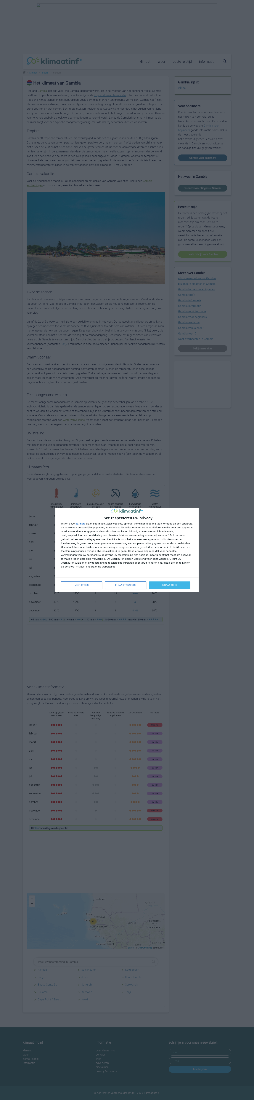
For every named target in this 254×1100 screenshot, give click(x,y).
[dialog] (127, 550)
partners (80, 523)
